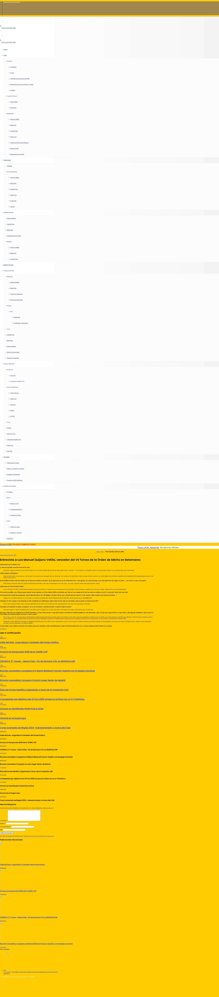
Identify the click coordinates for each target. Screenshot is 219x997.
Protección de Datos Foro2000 (11, 2)
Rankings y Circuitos (16, 532)
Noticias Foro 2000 (11, 555)
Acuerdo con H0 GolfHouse (14, 480)
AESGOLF (10, 538)
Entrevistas (3, 555)
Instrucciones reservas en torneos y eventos (21, 84)
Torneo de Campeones (16, 294)
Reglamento (17, 317)
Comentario (3, 820)
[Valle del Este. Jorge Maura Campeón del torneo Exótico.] (16, 861)
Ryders (12, 410)
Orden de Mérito (14, 119)
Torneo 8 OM (5, 544)
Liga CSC (13, 375)
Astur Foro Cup (14, 393)
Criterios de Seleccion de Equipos (19, 142)
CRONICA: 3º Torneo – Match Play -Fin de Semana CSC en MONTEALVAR (37, 661)
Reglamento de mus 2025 (17, 154)
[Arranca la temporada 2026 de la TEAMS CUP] (16, 887)
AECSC (12, 206)
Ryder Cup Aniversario (16, 300)
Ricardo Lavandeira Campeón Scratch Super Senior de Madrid (32, 680)
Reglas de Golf (14, 148)
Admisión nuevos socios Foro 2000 (19, 78)
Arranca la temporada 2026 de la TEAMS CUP (23, 651)
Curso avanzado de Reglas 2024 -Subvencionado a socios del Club (35, 727)
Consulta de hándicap (16, 509)
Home (5, 50)
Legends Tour (14, 131)
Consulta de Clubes (15, 515)
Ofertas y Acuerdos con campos (15, 468)
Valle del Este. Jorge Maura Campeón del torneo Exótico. (29, 642)
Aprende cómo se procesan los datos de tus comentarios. (39, 836)
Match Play (13, 107)
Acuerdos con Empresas (13, 474)
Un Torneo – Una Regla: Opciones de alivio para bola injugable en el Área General (30, 972)
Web (1, 830)
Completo (9, 166)
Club (5, 55)
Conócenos (13, 67)
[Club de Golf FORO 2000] (8, 28)
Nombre (2, 823)
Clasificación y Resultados (21, 323)
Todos (8, 329)
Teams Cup (13, 137)
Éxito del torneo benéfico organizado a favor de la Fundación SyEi (34, 689)
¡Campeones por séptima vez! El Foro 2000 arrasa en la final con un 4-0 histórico (42, 699)
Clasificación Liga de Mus (14, 236)
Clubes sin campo (15, 527)
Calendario (7, 160)
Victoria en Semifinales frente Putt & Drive (21, 708)
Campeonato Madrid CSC (14, 439)
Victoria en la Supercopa (13, 718)
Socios (12, 73)
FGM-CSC (13, 201)
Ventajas (6, 457)
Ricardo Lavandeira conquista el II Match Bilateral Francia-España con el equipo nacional (47, 670)
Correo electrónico (5, 826)
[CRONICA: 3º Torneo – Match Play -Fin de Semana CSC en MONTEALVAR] (16, 913)
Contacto (12, 90)
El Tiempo (9, 492)
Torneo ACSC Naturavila (132, 547)
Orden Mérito (14, 102)
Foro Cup (12, 404)
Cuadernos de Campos (13, 463)
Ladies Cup (13, 195)
